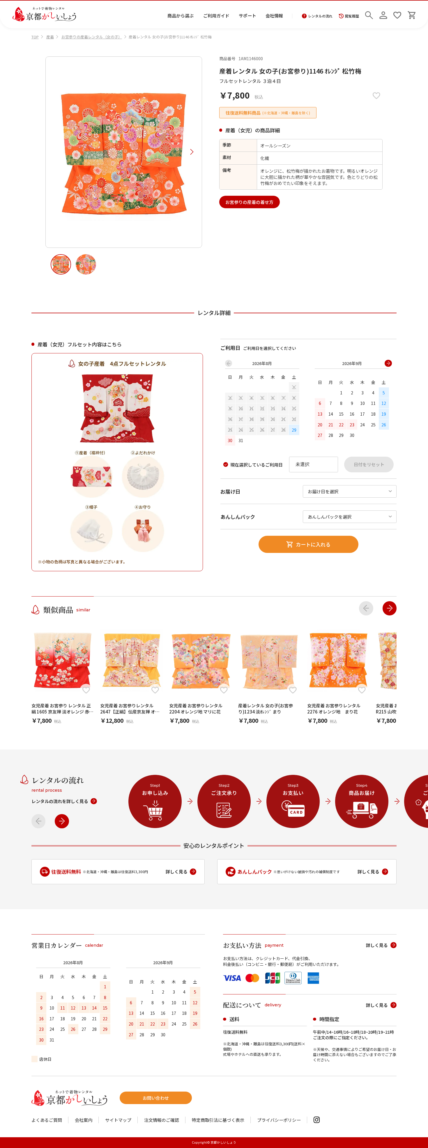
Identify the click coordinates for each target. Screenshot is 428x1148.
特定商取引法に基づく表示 (218, 1120)
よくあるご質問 (46, 1120)
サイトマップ (118, 1120)
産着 (50, 37)
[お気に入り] (397, 14)
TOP (35, 37)
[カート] (411, 14)
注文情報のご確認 (161, 1120)
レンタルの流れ (320, 16)
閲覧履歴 (352, 16)
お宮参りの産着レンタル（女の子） (91, 37)
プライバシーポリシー (279, 1120)
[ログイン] (383, 14)
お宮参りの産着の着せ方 (249, 202)
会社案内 (83, 1120)
